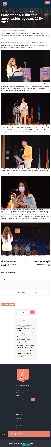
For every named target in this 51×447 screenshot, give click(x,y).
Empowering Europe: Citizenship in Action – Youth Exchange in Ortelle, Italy (25, 334)
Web (36, 292)
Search (32, 312)
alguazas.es (18, 418)
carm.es (17, 420)
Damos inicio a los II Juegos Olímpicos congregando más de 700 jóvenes (24, 341)
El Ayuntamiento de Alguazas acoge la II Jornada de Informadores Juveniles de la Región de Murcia (8, 263)
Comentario (3, 279)
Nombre (3, 292)
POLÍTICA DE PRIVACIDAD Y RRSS (32, 440)
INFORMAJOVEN (13, 440)
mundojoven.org (19, 425)
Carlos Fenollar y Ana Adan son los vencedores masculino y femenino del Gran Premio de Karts (42, 263)
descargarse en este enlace (38, 255)
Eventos (23, 440)
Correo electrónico (21, 292)
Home (2, 11)
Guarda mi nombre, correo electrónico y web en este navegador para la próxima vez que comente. (18, 302)
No (28, 445)
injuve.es (17, 427)
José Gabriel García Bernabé (19, 30)
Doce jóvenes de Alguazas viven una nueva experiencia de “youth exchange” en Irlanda (24, 355)
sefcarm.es (18, 424)
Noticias (7, 11)
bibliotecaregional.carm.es (21, 422)
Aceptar (24, 445)
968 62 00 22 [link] (20, 392)
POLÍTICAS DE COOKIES (37, 443)
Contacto (42, 440)
